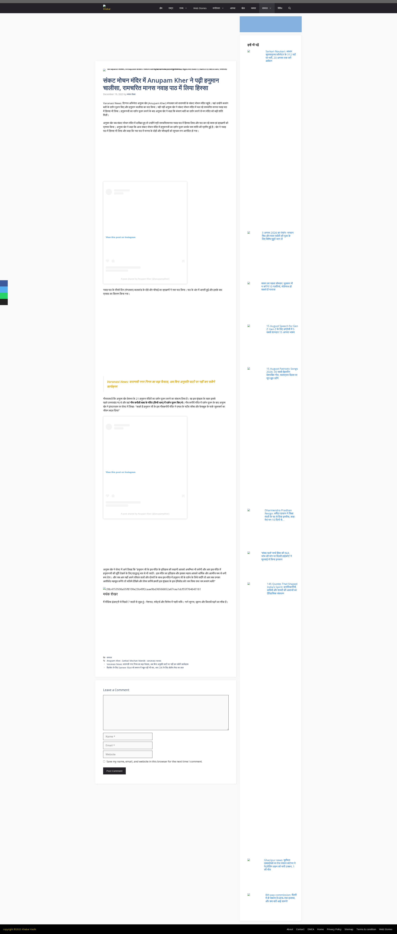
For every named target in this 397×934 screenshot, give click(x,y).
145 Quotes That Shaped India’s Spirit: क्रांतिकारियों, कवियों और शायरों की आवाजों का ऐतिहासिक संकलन (282, 588)
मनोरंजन (216, 8)
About (290, 929)
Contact (300, 929)
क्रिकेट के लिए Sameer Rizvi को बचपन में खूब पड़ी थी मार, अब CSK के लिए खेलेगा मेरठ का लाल (145, 667)
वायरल (265, 8)
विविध (280, 8)
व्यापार (253, 8)
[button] (289, 8)
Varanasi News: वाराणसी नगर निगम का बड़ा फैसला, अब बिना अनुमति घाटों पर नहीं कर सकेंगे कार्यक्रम (147, 664)
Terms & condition (366, 929)
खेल (243, 8)
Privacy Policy (334, 929)
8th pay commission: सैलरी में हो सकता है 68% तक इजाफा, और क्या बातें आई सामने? (281, 898)
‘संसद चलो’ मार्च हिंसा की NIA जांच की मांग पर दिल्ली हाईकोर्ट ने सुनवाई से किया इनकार (276, 556)
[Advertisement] (166, 38)
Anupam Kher (114, 660)
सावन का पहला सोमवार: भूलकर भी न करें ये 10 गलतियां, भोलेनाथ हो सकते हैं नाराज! (277, 286)
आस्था (232, 8)
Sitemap (349, 929)
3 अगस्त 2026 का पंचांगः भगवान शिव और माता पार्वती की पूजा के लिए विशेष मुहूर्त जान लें (278, 236)
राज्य (181, 8)
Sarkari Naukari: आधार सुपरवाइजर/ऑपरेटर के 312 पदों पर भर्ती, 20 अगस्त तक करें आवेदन (281, 56)
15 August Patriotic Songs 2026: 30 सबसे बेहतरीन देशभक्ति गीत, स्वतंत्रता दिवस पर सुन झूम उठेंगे (282, 373)
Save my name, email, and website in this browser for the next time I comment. (154, 761)
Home (320, 929)
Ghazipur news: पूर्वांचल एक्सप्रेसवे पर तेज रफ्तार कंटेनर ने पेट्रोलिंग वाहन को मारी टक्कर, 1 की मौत (280, 864)
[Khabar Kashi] (107, 8)
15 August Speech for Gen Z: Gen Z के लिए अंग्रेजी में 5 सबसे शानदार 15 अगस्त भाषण (282, 329)
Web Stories (200, 8)
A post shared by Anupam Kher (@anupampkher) (145, 279)
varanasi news (154, 660)
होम (161, 8)
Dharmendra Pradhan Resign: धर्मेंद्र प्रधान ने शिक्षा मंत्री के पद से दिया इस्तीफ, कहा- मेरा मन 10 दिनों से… (280, 514)
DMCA (311, 929)
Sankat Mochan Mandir (134, 660)
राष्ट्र (171, 8)
